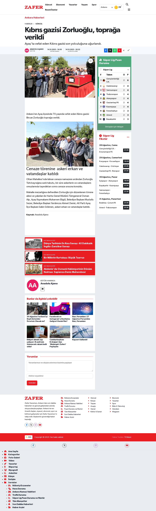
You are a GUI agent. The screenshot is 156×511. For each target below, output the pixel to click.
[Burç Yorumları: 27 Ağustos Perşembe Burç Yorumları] (82, 309)
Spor (94, 5)
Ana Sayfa (13, 451)
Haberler (28, 24)
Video (11, 461)
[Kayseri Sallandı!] (82, 332)
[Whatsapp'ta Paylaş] (115, 50)
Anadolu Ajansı (49, 283)
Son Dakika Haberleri (72, 414)
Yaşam (84, 5)
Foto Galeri (14, 458)
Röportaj (12, 467)
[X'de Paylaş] (110, 50)
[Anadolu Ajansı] (33, 285)
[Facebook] (27, 425)
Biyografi (13, 470)
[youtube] (127, 445)
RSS (29, 437)
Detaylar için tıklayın (114, 127)
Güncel (48, 5)
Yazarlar (73, 5)
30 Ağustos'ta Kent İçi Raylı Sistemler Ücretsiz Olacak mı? (37, 319)
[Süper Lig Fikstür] (128, 137)
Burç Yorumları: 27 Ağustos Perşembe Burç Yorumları (81, 319)
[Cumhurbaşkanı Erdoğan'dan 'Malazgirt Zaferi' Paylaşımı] (60, 332)
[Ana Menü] (128, 10)
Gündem (115, 409)
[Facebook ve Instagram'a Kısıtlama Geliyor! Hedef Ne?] (60, 309)
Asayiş (93, 406)
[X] (31, 425)
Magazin (115, 412)
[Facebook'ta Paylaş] (105, 50)
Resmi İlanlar (51, 10)
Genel (93, 409)
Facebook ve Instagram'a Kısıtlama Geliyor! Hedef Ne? (60, 319)
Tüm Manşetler (70, 412)
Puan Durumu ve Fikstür (73, 409)
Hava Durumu (69, 401)
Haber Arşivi (69, 417)
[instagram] (96, 445)
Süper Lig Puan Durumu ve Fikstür (28, 498)
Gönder (32, 383)
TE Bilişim (127, 437)
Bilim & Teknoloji (118, 406)
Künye (93, 401)
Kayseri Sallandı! (79, 340)
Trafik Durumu (69, 406)
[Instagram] (36, 425)
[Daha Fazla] (119, 50)
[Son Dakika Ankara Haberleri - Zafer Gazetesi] (34, 7)
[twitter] (64, 445)
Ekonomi (60, 5)
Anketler (12, 473)
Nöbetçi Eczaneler (71, 398)
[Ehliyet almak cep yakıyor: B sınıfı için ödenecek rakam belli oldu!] (37, 332)
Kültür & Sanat (96, 412)
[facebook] (33, 445)
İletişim (11, 479)
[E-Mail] (43, 289)
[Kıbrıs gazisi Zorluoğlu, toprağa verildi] (60, 77)
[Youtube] (40, 425)
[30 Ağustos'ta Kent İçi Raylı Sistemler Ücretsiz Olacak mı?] (37, 309)
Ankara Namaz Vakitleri (73, 403)
